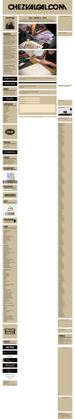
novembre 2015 (61, 218)
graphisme (6, 108)
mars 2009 (61, 299)
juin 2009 (60, 296)
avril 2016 (60, 213)
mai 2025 (60, 126)
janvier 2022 (61, 141)
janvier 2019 (61, 178)
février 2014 (61, 240)
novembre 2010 (61, 278)
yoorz (5, 321)
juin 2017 (60, 198)
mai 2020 (60, 162)
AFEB (4, 270)
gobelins (5, 254)
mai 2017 (60, 199)
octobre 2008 (61, 304)
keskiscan (5, 117)
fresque (5, 121)
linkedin (5, 233)
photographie (6, 111)
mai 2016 (60, 212)
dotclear (5, 250)
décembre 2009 (62, 290)
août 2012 (61, 256)
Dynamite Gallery (7, 249)
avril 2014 (60, 238)
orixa (5, 309)
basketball (6, 115)
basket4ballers (7, 273)
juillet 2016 (61, 210)
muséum (5, 306)
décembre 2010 (61, 277)
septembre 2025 (62, 125)
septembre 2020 (62, 157)
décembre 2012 (61, 252)
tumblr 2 (5, 243)
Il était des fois (10, 54)
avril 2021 (60, 150)
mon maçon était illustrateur (9, 262)
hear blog (6, 258)
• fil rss (51, 19)
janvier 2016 (61, 216)
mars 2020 (61, 164)
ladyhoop (5, 291)
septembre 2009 (62, 293)
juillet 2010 (61, 282)
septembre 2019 (62, 170)
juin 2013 (60, 246)
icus (4, 287)
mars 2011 (60, 274)
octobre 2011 (61, 267)
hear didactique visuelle (8, 259)
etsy (5, 234)
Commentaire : (22, 103)
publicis (5, 313)
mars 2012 (60, 261)
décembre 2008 (62, 302)
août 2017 (61, 196)
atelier (5, 119)
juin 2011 (60, 271)
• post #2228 (47, 19)
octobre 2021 (61, 144)
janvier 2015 (61, 229)
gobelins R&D (6, 285)
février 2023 (61, 134)
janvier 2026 (61, 124)
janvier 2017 (61, 204)
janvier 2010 (61, 289)
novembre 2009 (62, 291)
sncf (5, 314)
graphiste (5, 42)
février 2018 (61, 190)
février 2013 (61, 250)
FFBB (4, 282)
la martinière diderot (8, 260)
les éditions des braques (8, 298)
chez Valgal (34, 78)
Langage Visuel (6, 261)
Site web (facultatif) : (23, 101)
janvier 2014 (61, 241)
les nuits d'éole (7, 300)
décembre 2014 (61, 230)
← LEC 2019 (34, 116)
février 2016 (61, 215)
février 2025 (61, 129)
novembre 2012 (61, 253)
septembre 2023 (62, 132)
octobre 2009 (61, 292)
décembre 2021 (61, 142)
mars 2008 (61, 312)
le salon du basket (7, 293)
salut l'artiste (6, 265)
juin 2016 (60, 211)
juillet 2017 (61, 197)
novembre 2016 (61, 206)
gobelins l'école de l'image (9, 284)
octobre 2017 (61, 194)
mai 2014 (60, 237)
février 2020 (61, 165)
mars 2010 (61, 287)
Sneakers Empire (7, 266)
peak (4, 312)
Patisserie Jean (6, 311)
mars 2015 (61, 227)
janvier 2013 (61, 251)
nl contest (6, 307)
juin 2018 (60, 186)
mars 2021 (60, 151)
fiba (4, 283)
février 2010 (61, 288)
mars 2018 (61, 189)
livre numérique (7, 109)
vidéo (5, 113)
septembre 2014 (62, 233)
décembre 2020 (61, 154)
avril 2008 (61, 311)
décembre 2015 (61, 217)
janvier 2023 (61, 135)
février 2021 (61, 152)
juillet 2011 (61, 270)
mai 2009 (60, 297)
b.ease (5, 272)
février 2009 (61, 300)
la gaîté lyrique (7, 289)
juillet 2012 (61, 257)
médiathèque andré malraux (9, 305)
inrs (4, 288)
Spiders (13, 55)
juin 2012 (60, 258)
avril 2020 (61, 163)
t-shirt (5, 114)
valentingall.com (6, 67)
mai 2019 (60, 174)
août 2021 (61, 146)
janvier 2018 (61, 191)
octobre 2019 (61, 169)
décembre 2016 (61, 205)
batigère (5, 277)
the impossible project (8, 267)
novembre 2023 (61, 131)
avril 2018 (60, 188)
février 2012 (61, 262)
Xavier (37, 91)
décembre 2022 (61, 136)
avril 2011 (60, 273)
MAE (4, 304)
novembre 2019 (61, 168)
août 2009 (61, 294)
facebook (5, 231)
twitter (5, 232)
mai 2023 (60, 133)
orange (5, 308)
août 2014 (61, 234)
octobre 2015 (61, 219)
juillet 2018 (61, 185)
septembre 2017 (61, 195)
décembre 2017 (61, 192)
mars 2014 (61, 239)
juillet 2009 (61, 295)
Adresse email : (22, 99)
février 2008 (61, 313)
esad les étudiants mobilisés (9, 252)
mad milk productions (8, 303)
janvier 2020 (61, 166)
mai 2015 (60, 225)
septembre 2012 (61, 255)
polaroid (5, 112)
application (6, 110)
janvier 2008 (61, 314)
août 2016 (61, 209)
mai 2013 (60, 247)
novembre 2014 (61, 231)
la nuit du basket (7, 290)
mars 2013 (60, 249)
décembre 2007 (61, 315)
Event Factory (6, 281)
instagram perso (7, 235)
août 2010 (61, 281)
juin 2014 (60, 236)
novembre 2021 (61, 143)
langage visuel (6, 50)
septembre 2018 (62, 183)
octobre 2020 (61, 156)
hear (5, 286)
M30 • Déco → (40, 116)
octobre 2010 (61, 279)
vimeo (5, 241)
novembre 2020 (62, 155)
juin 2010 (60, 283)
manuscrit (6, 120)
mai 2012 (60, 259)
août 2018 (61, 184)
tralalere (6, 320)
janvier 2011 (61, 276)
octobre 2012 (61, 254)
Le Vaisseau (6, 301)
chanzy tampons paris (8, 248)
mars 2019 (61, 176)
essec (5, 280)
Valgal (25, 19)
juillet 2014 (61, 235)
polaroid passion (7, 263)
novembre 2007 (62, 316)
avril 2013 (60, 248)
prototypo (6, 264)
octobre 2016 (61, 207)
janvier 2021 (61, 153)
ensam (5, 279)
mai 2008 (60, 310)
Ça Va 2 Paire (28, 78)
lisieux (5, 302)
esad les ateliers (7, 251)
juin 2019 (60, 173)
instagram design (7, 240)
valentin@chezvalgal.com (8, 71)
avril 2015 (60, 226)
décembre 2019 (61, 167)
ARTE (5, 52)
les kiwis (5, 299)
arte (5, 271)
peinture (5, 118)
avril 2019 (60, 175)
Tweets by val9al (6, 146)
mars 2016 (60, 214)
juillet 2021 (61, 147)
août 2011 (60, 269)
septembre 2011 (61, 268)
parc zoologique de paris (8, 310)
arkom (5, 246)
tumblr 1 (5, 242)
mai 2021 (60, 149)
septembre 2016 (61, 208)
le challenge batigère (8, 292)
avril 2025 (61, 127)
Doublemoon (6, 53)
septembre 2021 (61, 145)
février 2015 (61, 228)
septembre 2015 (62, 220)
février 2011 (61, 275)
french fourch (6, 253)
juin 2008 (60, 309)
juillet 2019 (61, 172)
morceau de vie (42, 19)
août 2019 (61, 171)
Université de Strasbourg (9, 319)
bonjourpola (6, 247)
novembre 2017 (61, 193)
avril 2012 (60, 260)
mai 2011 (60, 272)
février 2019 (61, 177)
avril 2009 (61, 298)
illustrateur (9, 42)
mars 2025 (61, 128)
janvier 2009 (61, 301)
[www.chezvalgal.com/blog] (37, 7)
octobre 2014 (61, 232)
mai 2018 (60, 187)
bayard (5, 278)
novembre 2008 (62, 303)
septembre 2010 (62, 280)
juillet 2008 (61, 308)
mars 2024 (61, 130)
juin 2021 (60, 148)
